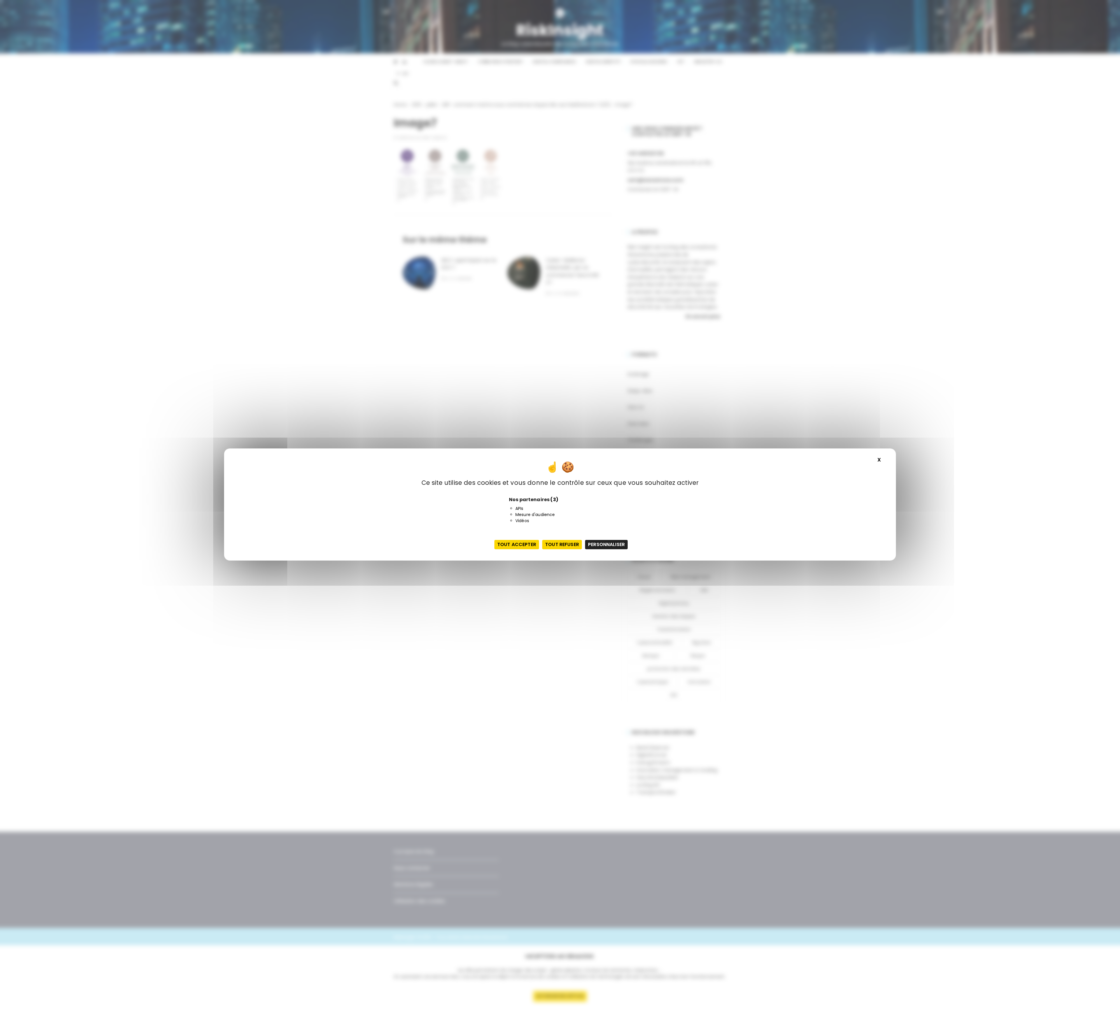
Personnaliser (606, 544)
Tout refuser (562, 544)
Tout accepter (516, 544)
